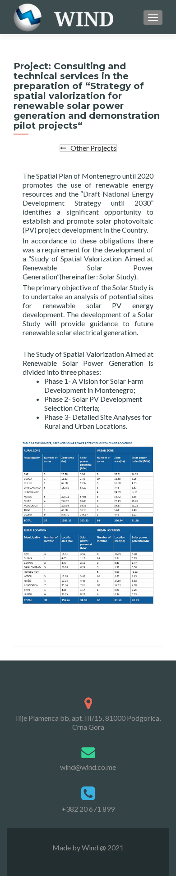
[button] (88, 148)
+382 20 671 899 (88, 808)
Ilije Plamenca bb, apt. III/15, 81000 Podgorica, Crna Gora (88, 722)
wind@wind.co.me (88, 767)
